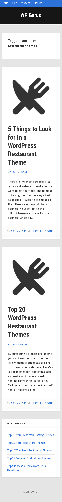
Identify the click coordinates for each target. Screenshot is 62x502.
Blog (14, 3)
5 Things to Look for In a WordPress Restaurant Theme (29, 145)
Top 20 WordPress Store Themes (26, 443)
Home (5, 3)
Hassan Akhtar (18, 172)
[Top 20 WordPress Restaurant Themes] (31, 276)
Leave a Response (43, 231)
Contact (25, 3)
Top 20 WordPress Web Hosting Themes (30, 435)
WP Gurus (31, 15)
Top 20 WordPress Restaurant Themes (29, 450)
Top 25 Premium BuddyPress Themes (29, 458)
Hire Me (38, 3)
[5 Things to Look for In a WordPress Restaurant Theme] (31, 96)
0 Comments (19, 231)
